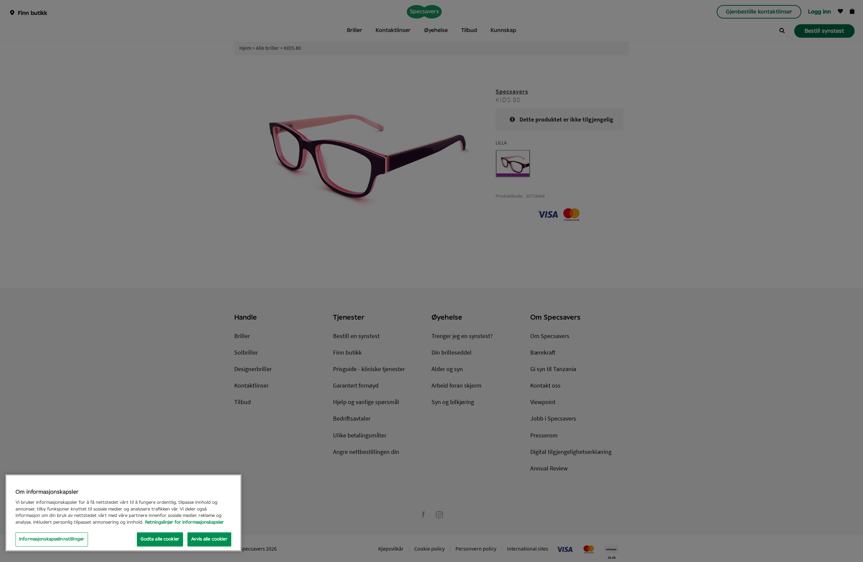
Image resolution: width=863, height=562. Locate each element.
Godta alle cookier (160, 539)
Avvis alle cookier (209, 539)
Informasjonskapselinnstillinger (51, 539)
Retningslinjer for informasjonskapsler (184, 522)
